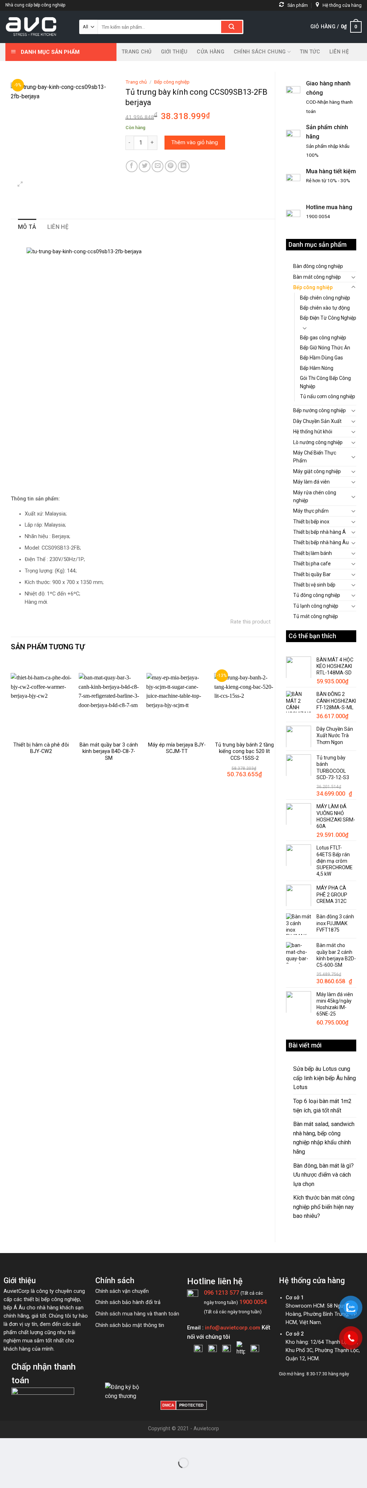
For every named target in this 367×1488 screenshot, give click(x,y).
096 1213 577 (221, 1292)
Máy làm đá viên (311, 482)
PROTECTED (191, 1405)
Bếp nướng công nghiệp (319, 410)
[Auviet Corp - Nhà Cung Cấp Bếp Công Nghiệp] (36, 27)
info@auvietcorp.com (232, 1327)
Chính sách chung (260, 52)
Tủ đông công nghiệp (316, 595)
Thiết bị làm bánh (312, 553)
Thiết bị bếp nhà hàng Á (319, 532)
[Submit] (231, 27)
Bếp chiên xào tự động (325, 308)
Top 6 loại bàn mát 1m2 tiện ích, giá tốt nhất (322, 1106)
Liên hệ (339, 52)
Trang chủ (137, 52)
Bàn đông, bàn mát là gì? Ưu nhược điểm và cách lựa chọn (323, 1174)
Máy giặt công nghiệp (317, 471)
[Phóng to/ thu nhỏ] (28, 1445)
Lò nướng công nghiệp (318, 442)
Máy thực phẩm (311, 511)
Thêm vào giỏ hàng (194, 142)
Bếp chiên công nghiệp (325, 298)
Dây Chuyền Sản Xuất (317, 421)
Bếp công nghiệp (313, 287)
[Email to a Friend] (157, 166)
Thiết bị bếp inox (311, 521)
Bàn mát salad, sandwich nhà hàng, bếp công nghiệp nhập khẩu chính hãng (323, 1138)
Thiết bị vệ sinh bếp (314, 585)
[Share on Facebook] (132, 166)
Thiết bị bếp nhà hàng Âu (321, 542)
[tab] (27, 227)
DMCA (168, 1405)
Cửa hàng (210, 52)
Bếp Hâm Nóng (316, 368)
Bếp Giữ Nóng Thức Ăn (325, 347)
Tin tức (310, 52)
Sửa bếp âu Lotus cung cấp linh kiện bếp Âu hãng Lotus (324, 1078)
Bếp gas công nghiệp (323, 337)
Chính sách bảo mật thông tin (129, 1325)
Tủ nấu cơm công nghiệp (327, 396)
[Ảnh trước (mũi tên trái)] (7, 1475)
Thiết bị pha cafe (312, 563)
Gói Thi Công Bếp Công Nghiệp (325, 382)
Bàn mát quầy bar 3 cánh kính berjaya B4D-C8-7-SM (109, 751)
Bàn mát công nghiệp (317, 277)
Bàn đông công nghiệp (318, 266)
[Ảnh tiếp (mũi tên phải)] (28, 1475)
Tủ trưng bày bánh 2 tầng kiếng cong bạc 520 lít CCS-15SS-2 (244, 751)
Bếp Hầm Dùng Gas (321, 358)
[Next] (274, 728)
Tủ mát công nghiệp (315, 616)
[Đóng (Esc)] (7, 1445)
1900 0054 (253, 1302)
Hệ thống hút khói (312, 431)
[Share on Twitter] (145, 166)
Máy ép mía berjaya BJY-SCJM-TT (177, 748)
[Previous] (11, 728)
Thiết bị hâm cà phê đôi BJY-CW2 (41, 748)
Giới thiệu (174, 52)
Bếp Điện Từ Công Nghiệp (328, 318)
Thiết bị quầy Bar (312, 574)
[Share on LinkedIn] (184, 166)
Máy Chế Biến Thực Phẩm (314, 456)
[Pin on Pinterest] (171, 166)
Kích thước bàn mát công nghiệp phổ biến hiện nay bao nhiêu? (323, 1206)
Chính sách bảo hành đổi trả (128, 1302)
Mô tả (27, 226)
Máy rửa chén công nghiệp (314, 496)
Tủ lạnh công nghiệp (315, 606)
